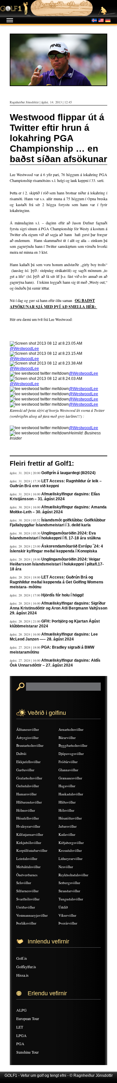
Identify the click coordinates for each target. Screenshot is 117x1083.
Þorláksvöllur (26, 923)
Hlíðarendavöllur (29, 802)
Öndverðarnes (26, 874)
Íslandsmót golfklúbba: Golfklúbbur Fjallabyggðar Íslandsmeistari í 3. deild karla (58, 522)
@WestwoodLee (24, 348)
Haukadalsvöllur (70, 793)
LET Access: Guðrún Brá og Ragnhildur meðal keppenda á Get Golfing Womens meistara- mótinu (56, 582)
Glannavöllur (68, 769)
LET (19, 1027)
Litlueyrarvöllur (70, 858)
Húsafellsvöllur (27, 818)
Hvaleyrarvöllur (28, 826)
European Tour (27, 1018)
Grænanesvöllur (70, 777)
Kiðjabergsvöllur (71, 842)
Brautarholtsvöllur (30, 745)
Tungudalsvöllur (70, 898)
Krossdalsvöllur (70, 850)
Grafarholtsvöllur (29, 777)
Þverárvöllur (67, 923)
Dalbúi (21, 753)
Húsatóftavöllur (70, 818)
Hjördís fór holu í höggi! (62, 595)
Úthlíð (63, 907)
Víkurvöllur (67, 915)
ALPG (21, 1010)
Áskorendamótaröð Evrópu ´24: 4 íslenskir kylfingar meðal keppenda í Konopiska (56, 548)
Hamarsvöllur (26, 793)
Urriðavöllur (25, 907)
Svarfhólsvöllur (28, 898)
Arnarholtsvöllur (71, 729)
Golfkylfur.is (26, 966)
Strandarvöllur (69, 890)
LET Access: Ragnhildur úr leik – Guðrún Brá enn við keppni (56, 483)
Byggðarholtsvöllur (72, 745)
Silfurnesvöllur (27, 890)
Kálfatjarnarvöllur (29, 834)
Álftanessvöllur (27, 729)
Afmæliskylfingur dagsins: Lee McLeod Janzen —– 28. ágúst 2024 (54, 636)
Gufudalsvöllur (27, 785)
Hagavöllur (66, 785)
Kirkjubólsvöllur (28, 842)
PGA (20, 1043)
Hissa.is (22, 975)
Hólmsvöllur (25, 810)
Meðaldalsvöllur (28, 866)
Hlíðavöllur (67, 802)
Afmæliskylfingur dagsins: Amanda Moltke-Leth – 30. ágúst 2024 (58, 509)
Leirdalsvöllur (26, 858)
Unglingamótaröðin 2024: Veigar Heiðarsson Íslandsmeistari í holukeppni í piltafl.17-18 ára (57, 564)
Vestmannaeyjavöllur (32, 915)
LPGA (21, 1035)
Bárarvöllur (67, 737)
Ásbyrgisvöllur (27, 737)
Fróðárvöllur (68, 761)
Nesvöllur (65, 866)
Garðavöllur (25, 769)
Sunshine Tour (27, 1052)
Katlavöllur (66, 834)
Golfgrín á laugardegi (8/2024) (68, 473)
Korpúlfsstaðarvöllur (31, 850)
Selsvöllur (23, 882)
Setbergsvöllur (69, 882)
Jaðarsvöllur (67, 826)
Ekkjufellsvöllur (28, 761)
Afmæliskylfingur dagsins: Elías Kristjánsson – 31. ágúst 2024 (55, 496)
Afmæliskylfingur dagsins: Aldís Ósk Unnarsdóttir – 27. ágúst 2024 (55, 663)
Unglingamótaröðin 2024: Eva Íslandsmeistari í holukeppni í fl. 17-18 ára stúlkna (55, 535)
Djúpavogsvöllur (71, 753)
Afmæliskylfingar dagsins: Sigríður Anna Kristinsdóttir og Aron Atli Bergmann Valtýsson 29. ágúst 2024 (58, 608)
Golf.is (21, 958)
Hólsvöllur (66, 810)
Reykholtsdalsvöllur (73, 874)
